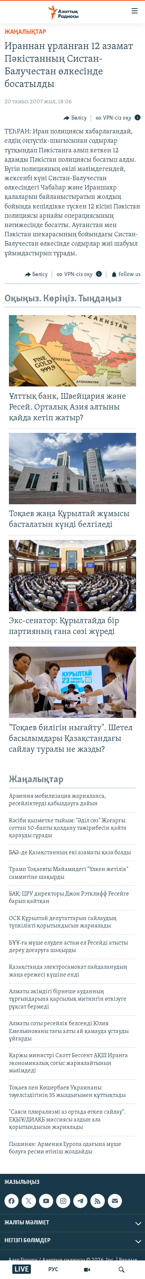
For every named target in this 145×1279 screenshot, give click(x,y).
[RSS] (97, 1201)
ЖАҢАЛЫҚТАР (25, 32)
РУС (53, 1270)
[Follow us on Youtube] (46, 1201)
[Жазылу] (115, 1201)
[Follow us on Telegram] (80, 1201)
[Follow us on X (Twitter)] (29, 1201)
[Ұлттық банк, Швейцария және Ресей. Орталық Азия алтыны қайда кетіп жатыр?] (72, 350)
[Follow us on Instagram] (63, 1201)
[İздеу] (121, 1269)
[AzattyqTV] (87, 1269)
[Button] (75, 118)
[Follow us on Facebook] (11, 1201)
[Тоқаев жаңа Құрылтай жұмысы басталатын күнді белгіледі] (72, 468)
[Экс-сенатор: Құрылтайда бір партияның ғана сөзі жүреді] (72, 575)
